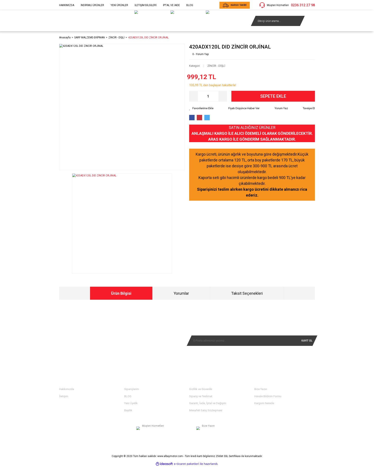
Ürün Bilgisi (121, 293)
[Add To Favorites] (201, 108)
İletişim (63, 396)
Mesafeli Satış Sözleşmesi (205, 410)
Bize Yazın (260, 389)
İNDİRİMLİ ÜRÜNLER (92, 5)
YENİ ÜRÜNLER (119, 5)
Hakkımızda (66, 389)
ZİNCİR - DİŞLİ (216, 65)
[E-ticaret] (186, 464)
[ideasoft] (164, 464)
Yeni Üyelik (131, 403)
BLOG (189, 5)
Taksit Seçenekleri (247, 293)
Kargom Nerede (264, 403)
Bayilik (128, 410)
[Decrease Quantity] (193, 96)
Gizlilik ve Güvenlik (200, 389)
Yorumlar (181, 293)
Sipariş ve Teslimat (200, 396)
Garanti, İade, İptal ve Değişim (207, 403)
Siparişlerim (131, 389)
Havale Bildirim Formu (267, 396)
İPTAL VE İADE (171, 5)
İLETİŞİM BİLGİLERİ (145, 5)
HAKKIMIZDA (66, 5)
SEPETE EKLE (273, 96)
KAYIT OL (306, 340)
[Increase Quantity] (222, 96)
